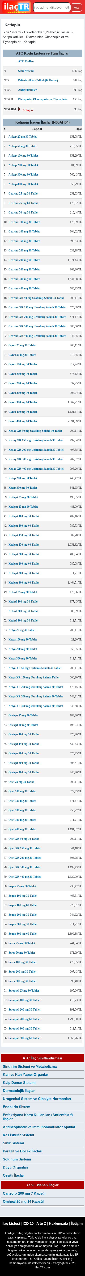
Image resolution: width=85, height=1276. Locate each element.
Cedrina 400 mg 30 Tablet (24, 288)
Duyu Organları (15, 1167)
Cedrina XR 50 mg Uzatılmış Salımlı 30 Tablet (36, 298)
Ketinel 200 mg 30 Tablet (23, 611)
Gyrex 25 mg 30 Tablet (22, 345)
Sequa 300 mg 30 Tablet (22, 924)
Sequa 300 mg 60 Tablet (22, 933)
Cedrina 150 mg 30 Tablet (24, 241)
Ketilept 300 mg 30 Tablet (23, 573)
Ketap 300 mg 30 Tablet (22, 487)
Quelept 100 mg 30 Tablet (23, 734)
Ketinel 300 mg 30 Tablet (23, 620)
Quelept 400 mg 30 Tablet (23, 772)
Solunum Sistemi (17, 1159)
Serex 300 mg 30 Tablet (22, 981)
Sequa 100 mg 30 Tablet (22, 895)
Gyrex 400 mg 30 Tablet (22, 411)
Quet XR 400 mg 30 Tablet (24, 876)
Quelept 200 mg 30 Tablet (23, 753)
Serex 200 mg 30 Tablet (22, 971)
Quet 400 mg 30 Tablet (22, 829)
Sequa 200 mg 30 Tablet (22, 914)
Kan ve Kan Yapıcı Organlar (25, 1074)
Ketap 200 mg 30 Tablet (22, 478)
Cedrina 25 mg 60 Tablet (23, 203)
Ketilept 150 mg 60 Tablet (23, 544)
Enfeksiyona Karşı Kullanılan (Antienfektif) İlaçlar (38, 1117)
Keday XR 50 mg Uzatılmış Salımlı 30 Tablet (35, 430)
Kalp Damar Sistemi (19, 1083)
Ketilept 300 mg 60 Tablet (23, 582)
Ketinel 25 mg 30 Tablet (22, 592)
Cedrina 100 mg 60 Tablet (24, 231)
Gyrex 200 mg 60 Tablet (22, 383)
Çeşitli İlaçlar (13, 1175)
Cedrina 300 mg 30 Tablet (24, 269)
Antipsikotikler (27, 90)
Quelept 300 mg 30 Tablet (23, 763)
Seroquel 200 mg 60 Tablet (24, 1019)
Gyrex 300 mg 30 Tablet (22, 392)
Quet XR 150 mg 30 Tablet (24, 848)
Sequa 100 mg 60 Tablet (22, 905)
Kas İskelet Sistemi (18, 1135)
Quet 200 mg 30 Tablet (22, 810)
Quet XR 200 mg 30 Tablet (24, 857)
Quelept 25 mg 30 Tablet (23, 715)
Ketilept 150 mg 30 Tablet (23, 535)
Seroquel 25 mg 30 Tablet (23, 990)
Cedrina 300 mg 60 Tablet (24, 279)
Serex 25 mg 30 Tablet (21, 943)
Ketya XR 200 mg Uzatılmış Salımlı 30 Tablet (35, 687)
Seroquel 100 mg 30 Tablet (24, 1000)
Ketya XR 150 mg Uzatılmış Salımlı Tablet (33, 677)
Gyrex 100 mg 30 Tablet (22, 364)
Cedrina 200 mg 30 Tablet (24, 250)
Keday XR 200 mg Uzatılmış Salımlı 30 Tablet (36, 449)
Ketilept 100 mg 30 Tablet (23, 516)
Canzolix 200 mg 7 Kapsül (24, 1193)
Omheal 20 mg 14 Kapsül (23, 1201)
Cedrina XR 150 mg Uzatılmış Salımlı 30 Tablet (37, 307)
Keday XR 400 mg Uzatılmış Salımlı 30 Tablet (36, 468)
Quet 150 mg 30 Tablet (22, 801)
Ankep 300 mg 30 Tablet (23, 174)
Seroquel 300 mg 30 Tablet (24, 1028)
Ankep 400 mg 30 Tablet (23, 184)
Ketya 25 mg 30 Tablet (21, 630)
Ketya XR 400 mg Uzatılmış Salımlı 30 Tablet (35, 706)
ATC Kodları (26, 61)
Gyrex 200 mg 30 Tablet (22, 374)
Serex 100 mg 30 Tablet (22, 962)
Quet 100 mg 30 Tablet (22, 791)
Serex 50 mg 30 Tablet (21, 952)
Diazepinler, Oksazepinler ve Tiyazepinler (43, 99)
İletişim (77, 1223)
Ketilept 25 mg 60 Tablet (23, 506)
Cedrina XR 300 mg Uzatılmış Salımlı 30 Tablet (37, 326)
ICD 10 (28, 1223)
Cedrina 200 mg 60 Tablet (24, 260)
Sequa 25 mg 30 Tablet (22, 886)
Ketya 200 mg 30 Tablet (22, 649)
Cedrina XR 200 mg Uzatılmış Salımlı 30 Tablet (37, 317)
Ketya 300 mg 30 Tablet (22, 658)
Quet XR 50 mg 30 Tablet (23, 838)
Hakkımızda (58, 1223)
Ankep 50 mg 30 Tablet (22, 146)
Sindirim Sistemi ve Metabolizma (30, 1066)
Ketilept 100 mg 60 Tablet (23, 525)
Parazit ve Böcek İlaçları (22, 1151)
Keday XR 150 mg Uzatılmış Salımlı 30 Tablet (36, 440)
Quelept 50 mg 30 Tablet (23, 725)
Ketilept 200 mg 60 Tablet (23, 563)
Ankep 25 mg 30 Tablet (22, 136)
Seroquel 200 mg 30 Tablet (24, 1009)
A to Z (41, 1223)
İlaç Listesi (11, 1223)
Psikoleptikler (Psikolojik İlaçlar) (38, 80)
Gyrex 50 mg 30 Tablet (22, 355)
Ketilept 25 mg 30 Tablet (23, 497)
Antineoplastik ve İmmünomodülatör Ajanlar (39, 1127)
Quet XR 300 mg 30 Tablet (24, 867)
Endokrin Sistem (16, 1107)
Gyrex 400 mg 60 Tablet (22, 421)
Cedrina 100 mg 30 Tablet (24, 222)
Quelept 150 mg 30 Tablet (23, 744)
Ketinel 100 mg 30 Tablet (23, 601)
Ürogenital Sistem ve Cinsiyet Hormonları (37, 1099)
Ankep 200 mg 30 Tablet (23, 165)
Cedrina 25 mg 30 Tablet (23, 193)
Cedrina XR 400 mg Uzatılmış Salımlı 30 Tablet (37, 336)
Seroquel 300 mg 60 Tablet (24, 1038)
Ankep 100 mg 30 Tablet (23, 155)
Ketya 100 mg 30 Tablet (22, 639)
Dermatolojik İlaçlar (19, 1091)
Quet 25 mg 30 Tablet (21, 782)
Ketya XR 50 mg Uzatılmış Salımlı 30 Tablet (34, 668)
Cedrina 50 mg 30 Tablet (23, 212)
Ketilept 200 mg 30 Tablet (23, 554)
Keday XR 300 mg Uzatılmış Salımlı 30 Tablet (36, 459)
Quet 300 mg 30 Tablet (22, 819)
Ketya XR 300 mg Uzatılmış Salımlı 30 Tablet (35, 696)
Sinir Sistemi (26, 71)
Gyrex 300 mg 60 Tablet (22, 402)
